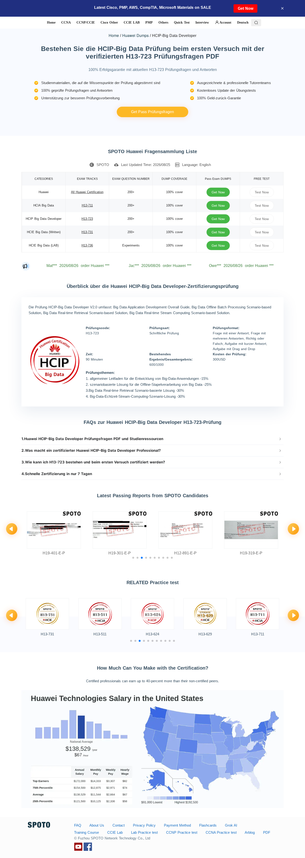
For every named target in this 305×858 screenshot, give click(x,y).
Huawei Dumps (135, 35)
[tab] (152, 439)
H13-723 (87, 219)
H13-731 (87, 232)
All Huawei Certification (87, 192)
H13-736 (87, 245)
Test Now (262, 192)
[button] (152, 439)
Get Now (245, 8)
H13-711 (87, 205)
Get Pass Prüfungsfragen (152, 112)
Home (114, 35)
